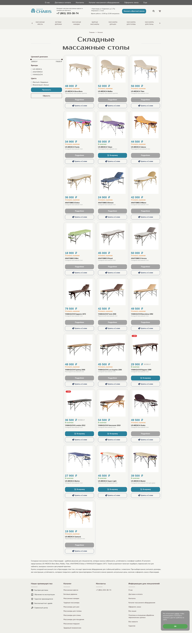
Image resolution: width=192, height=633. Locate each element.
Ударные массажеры (71, 603)
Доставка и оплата (63, 2)
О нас (47, 2)
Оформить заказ (131, 2)
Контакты (80, 2)
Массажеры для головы (73, 611)
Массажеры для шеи (71, 607)
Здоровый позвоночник (72, 628)
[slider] (31, 59)
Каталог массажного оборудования (104, 2)
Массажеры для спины (72, 615)
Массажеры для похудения (74, 619)
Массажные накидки (71, 598)
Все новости (133, 622)
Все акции (132, 611)
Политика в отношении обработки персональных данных (141, 616)
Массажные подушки (72, 624)
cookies (176, 614)
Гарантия (131, 626)
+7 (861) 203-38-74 (103, 590)
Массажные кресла (71, 590)
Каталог (100, 32)
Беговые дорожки (70, 594)
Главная (92, 32)
